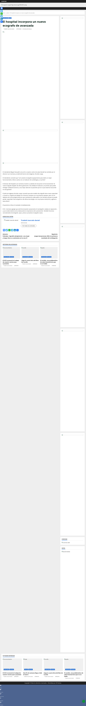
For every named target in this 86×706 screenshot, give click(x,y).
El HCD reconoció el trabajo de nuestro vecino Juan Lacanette (11, 262)
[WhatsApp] (1, 13)
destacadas (5, 18)
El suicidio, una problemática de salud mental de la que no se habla (48, 262)
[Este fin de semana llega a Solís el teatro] (32, 664)
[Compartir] (1, 21)
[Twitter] (1, 11)
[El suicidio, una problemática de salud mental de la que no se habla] (49, 253)
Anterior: (16, 236)
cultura (26, 669)
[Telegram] (1, 16)
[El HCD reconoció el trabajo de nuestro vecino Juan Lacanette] (11, 253)
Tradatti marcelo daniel (9, 29)
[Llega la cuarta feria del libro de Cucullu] (30, 253)
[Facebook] (1, 8)
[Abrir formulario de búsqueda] (84, 8)
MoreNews (51, 683)
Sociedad (12, 256)
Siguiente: (46, 236)
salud (10, 18)
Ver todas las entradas (28, 226)
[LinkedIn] (1, 19)
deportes (30, 669)
